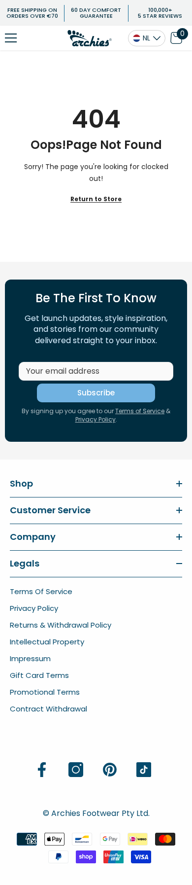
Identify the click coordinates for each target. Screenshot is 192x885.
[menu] (11, 38)
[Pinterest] (109, 769)
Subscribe (96, 393)
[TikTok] (143, 769)
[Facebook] (42, 769)
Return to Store (96, 199)
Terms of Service (139, 411)
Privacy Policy (95, 419)
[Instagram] (76, 769)
